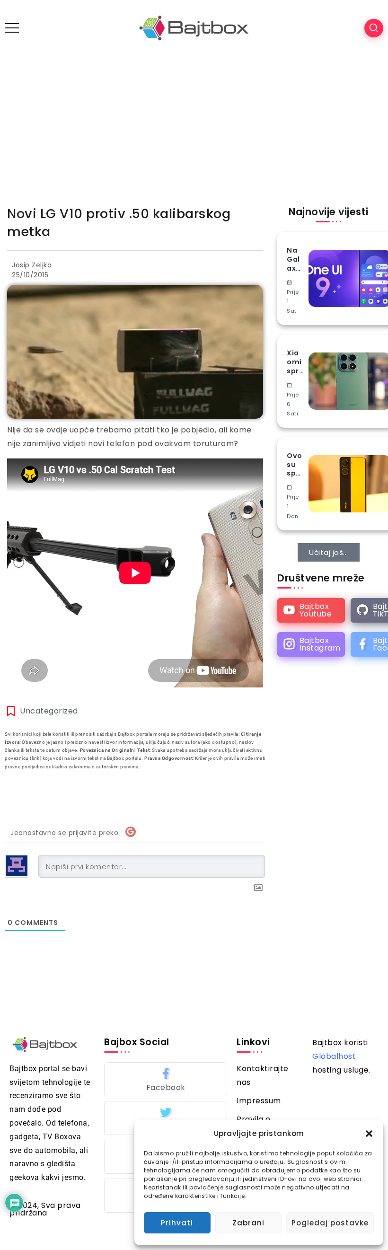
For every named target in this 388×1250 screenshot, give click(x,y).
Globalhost (334, 1056)
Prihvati (177, 1223)
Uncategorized (49, 710)
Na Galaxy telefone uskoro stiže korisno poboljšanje (294, 259)
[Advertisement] (194, 127)
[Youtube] (311, 610)
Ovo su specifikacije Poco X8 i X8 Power (295, 464)
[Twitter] (166, 1118)
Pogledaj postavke (330, 1223)
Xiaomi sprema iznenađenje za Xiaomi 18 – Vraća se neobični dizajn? (295, 362)
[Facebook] (166, 1079)
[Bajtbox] (194, 27)
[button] (369, 1133)
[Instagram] (311, 644)
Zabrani (248, 1223)
